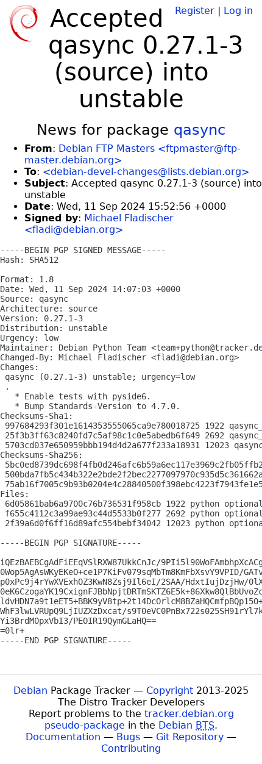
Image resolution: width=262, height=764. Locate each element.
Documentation (63, 737)
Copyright (169, 690)
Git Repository (190, 737)
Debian (30, 690)
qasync (199, 129)
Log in (238, 10)
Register (194, 10)
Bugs (128, 737)
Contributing (131, 748)
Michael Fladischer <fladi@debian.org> (99, 223)
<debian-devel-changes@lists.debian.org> (146, 171)
